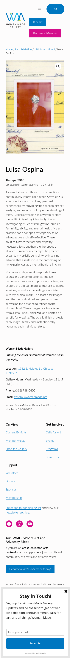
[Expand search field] (55, 9)
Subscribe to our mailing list (23, 507)
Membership (14, 497)
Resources (52, 457)
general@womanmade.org (30, 396)
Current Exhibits (16, 432)
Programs (52, 448)
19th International (44, 49)
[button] (58, 66)
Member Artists (15, 440)
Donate (10, 481)
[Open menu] (40, 9)
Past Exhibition (23, 49)
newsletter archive (17, 512)
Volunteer (12, 473)
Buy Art (37, 22)
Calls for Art (53, 432)
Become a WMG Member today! (30, 569)
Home (9, 49)
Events (50, 440)
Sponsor (11, 489)
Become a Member (45, 33)
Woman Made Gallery (19, 348)
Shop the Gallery (16, 448)
